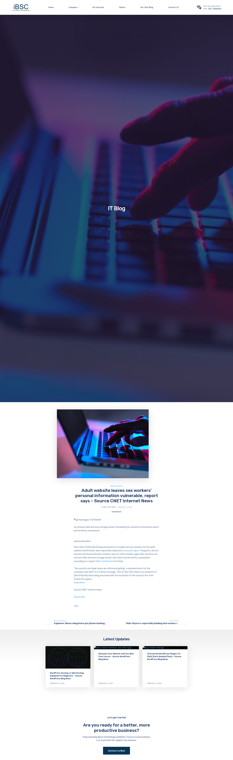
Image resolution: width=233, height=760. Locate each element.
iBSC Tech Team (109, 507)
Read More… (80, 582)
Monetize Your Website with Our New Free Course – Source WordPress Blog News (116, 656)
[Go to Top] (228, 754)
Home (51, 7)
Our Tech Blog (146, 7)
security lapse (132, 550)
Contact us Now (116, 750)
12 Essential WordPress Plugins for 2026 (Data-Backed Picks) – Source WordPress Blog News (164, 656)
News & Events (117, 486)
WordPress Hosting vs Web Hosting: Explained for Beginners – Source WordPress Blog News (67, 676)
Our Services (98, 7)
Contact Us (173, 7)
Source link (79, 597)
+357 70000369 (214, 9)
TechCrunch (107, 561)
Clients (122, 7)
